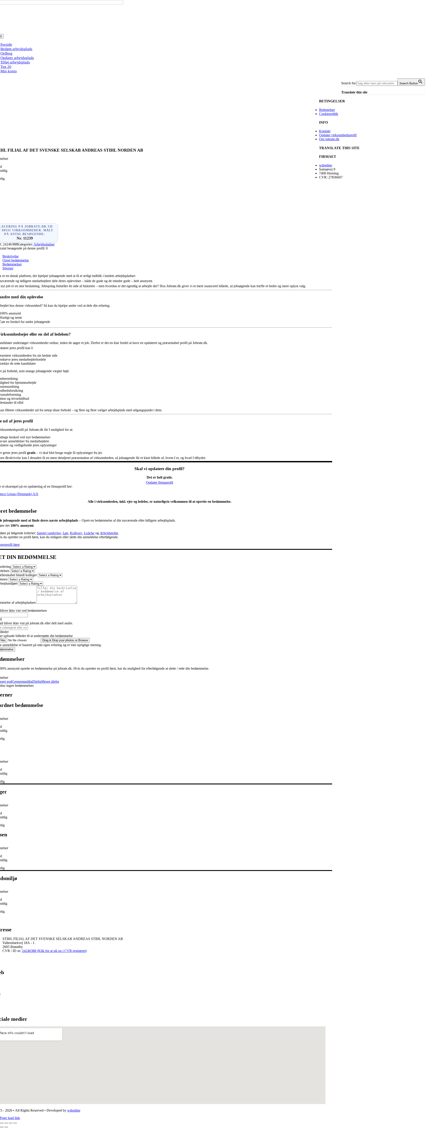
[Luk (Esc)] (15, 1123)
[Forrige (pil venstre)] (2, 1127)
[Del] (10, 1123)
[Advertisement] (159, 110)
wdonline (325, 165)
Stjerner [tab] (7, 268)
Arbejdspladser (44, 244)
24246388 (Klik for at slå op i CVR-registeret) (54, 951)
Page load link (10, 1118)
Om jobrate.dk (329, 139)
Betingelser (327, 110)
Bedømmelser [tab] (12, 264)
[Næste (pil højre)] (6, 1127)
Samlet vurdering (49, 533)
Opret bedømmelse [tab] (15, 260)
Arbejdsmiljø (109, 533)
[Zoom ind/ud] (2, 1123)
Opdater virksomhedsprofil (338, 135)
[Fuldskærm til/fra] (6, 1123)
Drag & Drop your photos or (65, 640)
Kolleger (76, 533)
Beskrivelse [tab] (10, 256)
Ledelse (89, 533)
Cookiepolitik (328, 114)
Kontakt (324, 131)
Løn (65, 533)
